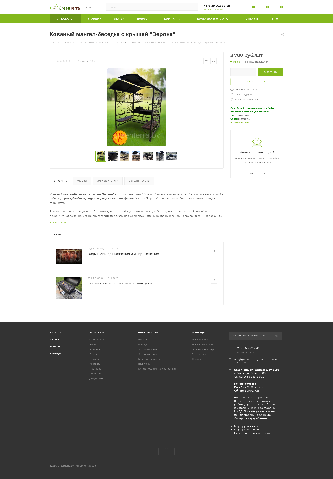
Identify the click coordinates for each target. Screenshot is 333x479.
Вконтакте (153, 451)
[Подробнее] (214, 251)
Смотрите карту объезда (250, 418)
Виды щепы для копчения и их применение (123, 254)
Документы (96, 378)
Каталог (56, 332)
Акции (54, 339)
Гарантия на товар (149, 359)
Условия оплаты (147, 349)
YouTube (171, 451)
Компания (97, 332)
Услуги (55, 346)
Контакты (95, 363)
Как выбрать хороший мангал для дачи (120, 283)
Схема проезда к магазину (252, 433)
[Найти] (194, 7)
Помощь (198, 332)
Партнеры (95, 368)
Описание (60, 181)
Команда (94, 349)
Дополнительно (139, 181)
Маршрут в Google (246, 429)
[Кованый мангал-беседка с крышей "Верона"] (137, 107)
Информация (148, 332)
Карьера (94, 359)
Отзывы (82, 181)
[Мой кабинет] (239, 8)
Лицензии (95, 373)
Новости (94, 344)
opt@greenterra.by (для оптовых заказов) (255, 360)
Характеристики (107, 181)
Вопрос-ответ (200, 354)
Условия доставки (148, 354)
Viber (179, 451)
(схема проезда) (239, 122)
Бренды (55, 353)
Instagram (162, 451)
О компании (96, 339)
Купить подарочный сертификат (157, 368)
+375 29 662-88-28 (217, 5)
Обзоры (196, 359)
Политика (144, 363)
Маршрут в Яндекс (246, 426)
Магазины (144, 339)
